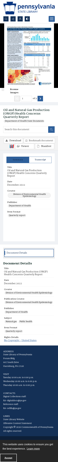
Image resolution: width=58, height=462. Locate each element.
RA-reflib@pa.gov (12, 408)
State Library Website (13, 419)
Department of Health (20, 205)
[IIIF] (11, 146)
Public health (25, 321)
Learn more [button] (33, 448)
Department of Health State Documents (24, 121)
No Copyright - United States (20, 340)
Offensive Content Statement (17, 423)
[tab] (18, 160)
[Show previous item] (17, 98)
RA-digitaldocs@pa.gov (14, 400)
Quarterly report (17, 215)
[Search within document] (51, 129)
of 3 (35, 98)
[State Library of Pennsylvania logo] (29, 8)
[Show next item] (40, 98)
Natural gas (11, 321)
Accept (8, 458)
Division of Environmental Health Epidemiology (29, 195)
